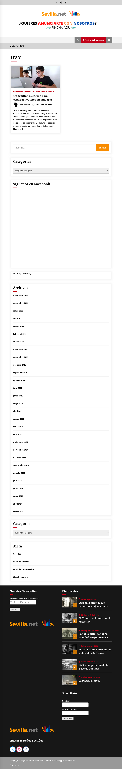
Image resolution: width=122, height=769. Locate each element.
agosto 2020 (19, 473)
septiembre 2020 (21, 465)
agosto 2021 (19, 380)
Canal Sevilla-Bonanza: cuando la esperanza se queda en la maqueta (93, 635)
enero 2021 (18, 434)
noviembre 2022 (20, 303)
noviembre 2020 (20, 449)
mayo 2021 (18, 403)
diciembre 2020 (20, 442)
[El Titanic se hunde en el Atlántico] (69, 618)
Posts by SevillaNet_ (22, 273)
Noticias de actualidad (35, 91)
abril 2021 (17, 411)
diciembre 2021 (20, 349)
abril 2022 (17, 318)
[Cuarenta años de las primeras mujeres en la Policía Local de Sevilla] (69, 602)
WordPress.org (20, 577)
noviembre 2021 (20, 357)
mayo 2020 (18, 496)
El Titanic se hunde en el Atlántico (94, 620)
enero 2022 (18, 341)
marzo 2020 (18, 511)
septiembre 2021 (21, 372)
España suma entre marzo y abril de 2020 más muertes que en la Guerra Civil (95, 651)
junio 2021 (18, 395)
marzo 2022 (18, 326)
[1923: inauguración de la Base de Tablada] (69, 664)
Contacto (14, 765)
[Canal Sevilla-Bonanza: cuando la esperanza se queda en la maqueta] (69, 633)
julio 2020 (17, 480)
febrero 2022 (19, 334)
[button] (78, 40)
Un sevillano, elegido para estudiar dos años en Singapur (32, 97)
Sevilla (51, 91)
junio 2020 (18, 488)
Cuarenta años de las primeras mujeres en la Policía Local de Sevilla (93, 604)
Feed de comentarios (23, 569)
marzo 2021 (18, 419)
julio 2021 (17, 388)
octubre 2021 (19, 364)
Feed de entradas (21, 561)
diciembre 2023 (20, 295)
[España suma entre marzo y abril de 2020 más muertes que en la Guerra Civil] (69, 649)
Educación (18, 91)
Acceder (17, 554)
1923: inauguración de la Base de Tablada (93, 667)
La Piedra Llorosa (89, 680)
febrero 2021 (19, 426)
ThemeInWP (70, 760)
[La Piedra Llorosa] (69, 680)
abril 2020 (17, 503)
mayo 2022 (18, 310)
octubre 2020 (19, 457)
